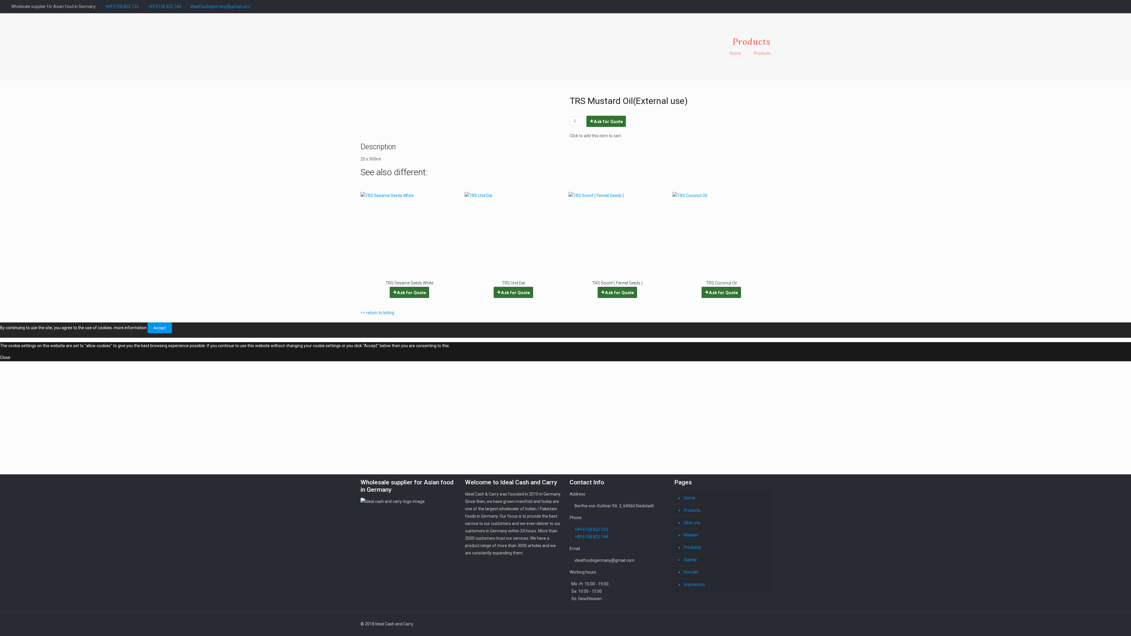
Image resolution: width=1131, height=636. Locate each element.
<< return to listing (377, 312)
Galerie (690, 559)
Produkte (692, 547)
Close (5, 357)
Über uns (692, 522)
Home (735, 53)
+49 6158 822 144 (164, 6)
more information (130, 327)
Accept (159, 328)
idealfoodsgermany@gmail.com (220, 6)
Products (762, 53)
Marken (691, 535)
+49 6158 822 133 (121, 6)
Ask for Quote (608, 121)
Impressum (694, 584)
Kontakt (691, 572)
